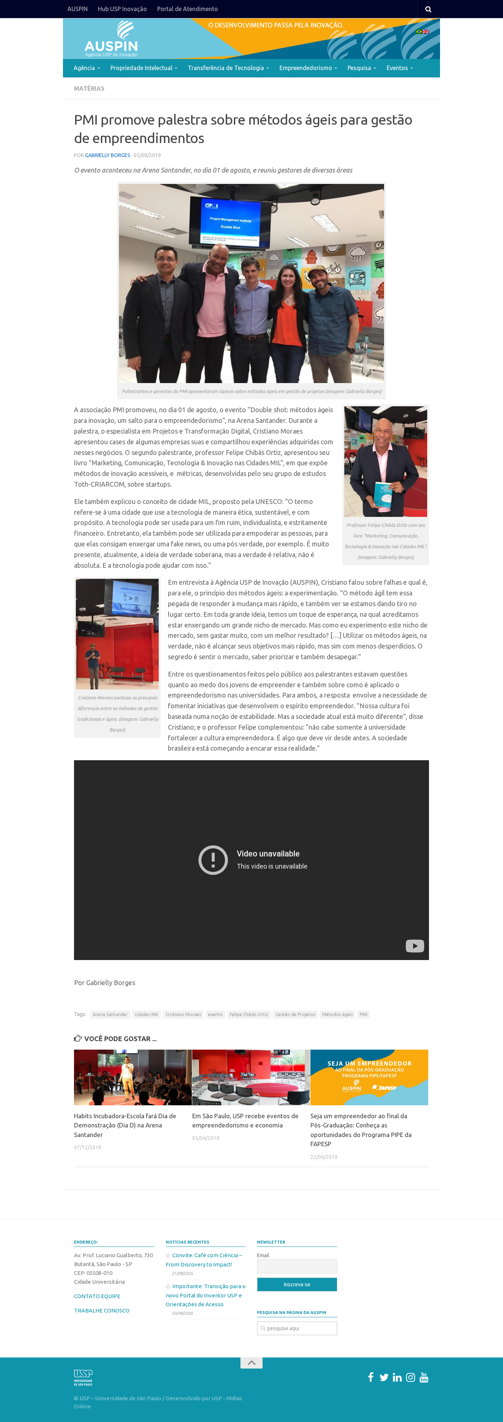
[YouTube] (424, 1377)
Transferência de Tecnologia (226, 68)
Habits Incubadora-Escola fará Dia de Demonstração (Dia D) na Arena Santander (125, 1125)
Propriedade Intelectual (141, 68)
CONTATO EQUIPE (97, 1296)
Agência (84, 68)
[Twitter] (384, 1377)
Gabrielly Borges (107, 155)
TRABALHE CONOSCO (102, 1310)
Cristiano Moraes (183, 1014)
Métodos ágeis (337, 1014)
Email (263, 1255)
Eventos (397, 68)
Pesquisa (359, 68)
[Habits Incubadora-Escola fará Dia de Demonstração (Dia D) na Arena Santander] (133, 1077)
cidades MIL (147, 1014)
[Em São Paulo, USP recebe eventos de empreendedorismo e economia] (251, 1077)
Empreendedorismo (305, 68)
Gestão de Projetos (295, 1014)
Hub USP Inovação (122, 9)
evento (215, 1014)
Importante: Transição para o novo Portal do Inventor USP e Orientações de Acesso (206, 1295)
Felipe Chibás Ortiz (249, 1014)
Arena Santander (110, 1014)
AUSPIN (77, 9)
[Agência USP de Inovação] (111, 38)
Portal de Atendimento (187, 9)
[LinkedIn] (397, 1377)
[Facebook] (371, 1377)
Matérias (89, 88)
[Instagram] (410, 1377)
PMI (363, 1014)
